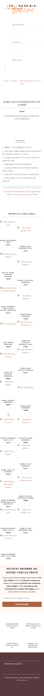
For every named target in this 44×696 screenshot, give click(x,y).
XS (9, 132)
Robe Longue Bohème (33, 191)
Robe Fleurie (16, 42)
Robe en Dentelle (18, 25)
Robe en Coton (17, 60)
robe (20, 194)
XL (34, 132)
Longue (15, 194)
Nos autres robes (15, 8)
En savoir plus (22, 187)
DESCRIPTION (20, 141)
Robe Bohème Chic (18, 191)
